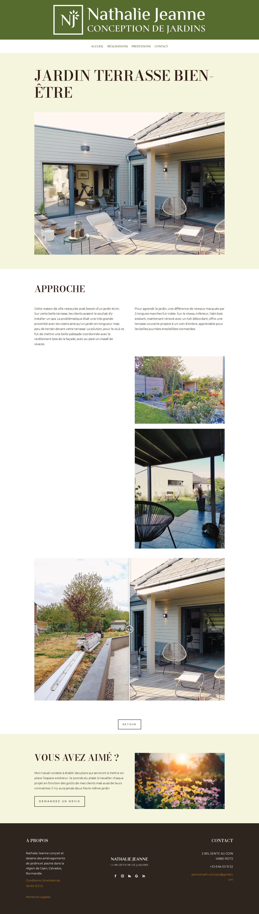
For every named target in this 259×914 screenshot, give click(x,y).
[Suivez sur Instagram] (122, 876)
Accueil (97, 47)
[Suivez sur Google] (136, 876)
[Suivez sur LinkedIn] (143, 876)
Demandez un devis (59, 801)
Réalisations (117, 47)
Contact (161, 47)
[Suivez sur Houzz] (129, 876)
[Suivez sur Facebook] (115, 876)
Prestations (141, 47)
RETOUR (130, 724)
